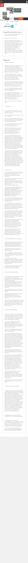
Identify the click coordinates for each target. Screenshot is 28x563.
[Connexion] (27, 1)
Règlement (7, 60)
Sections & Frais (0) (16, 21)
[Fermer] (2, 5)
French (13, 26)
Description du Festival (13, 32)
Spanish (5, 26)
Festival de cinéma (7, 21)
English (9, 26)
